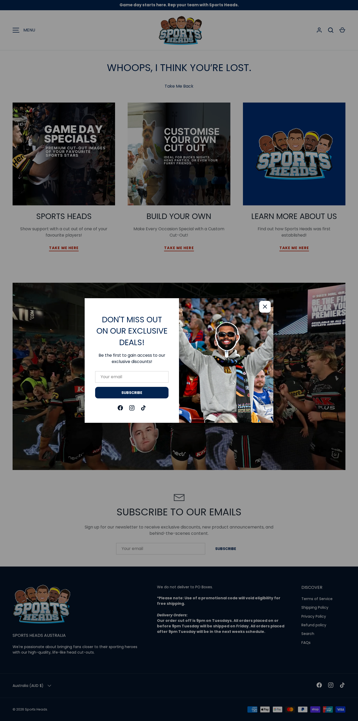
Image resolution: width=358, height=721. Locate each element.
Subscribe (131, 392)
